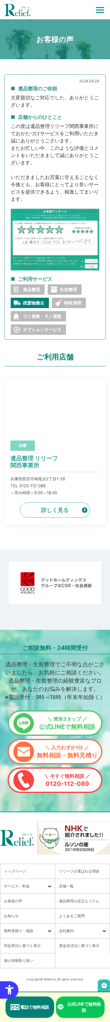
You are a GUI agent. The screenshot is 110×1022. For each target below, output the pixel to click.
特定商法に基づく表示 (22, 945)
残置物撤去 (33, 302)
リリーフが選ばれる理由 (79, 871)
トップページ (15, 871)
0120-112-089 (67, 780)
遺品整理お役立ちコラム (79, 901)
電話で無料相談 (34, 1007)
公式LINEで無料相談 (67, 723)
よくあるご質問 (72, 916)
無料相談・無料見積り (67, 751)
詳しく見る (55, 510)
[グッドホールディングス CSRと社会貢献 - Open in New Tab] (55, 582)
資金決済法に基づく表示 (79, 945)
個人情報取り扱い (18, 960)
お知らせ (11, 916)
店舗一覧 (66, 886)
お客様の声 (13, 901)
